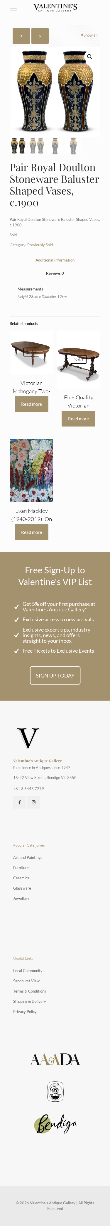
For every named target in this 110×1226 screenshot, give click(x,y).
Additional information (55, 260)
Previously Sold (40, 245)
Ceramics (21, 878)
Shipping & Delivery (29, 1001)
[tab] (55, 260)
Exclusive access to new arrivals (58, 619)
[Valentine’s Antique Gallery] (55, 7)
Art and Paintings (27, 857)
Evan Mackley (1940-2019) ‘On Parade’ (31, 519)
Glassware (22, 888)
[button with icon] (19, 802)
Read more (31, 404)
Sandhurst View (26, 981)
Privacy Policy (25, 1011)
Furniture (21, 867)
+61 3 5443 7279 (28, 788)
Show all (90, 35)
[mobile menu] (13, 9)
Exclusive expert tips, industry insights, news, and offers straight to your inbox (56, 635)
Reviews (55, 273)
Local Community (28, 970)
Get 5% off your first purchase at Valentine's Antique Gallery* (59, 607)
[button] (90, 57)
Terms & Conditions (29, 991)
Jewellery (21, 898)
